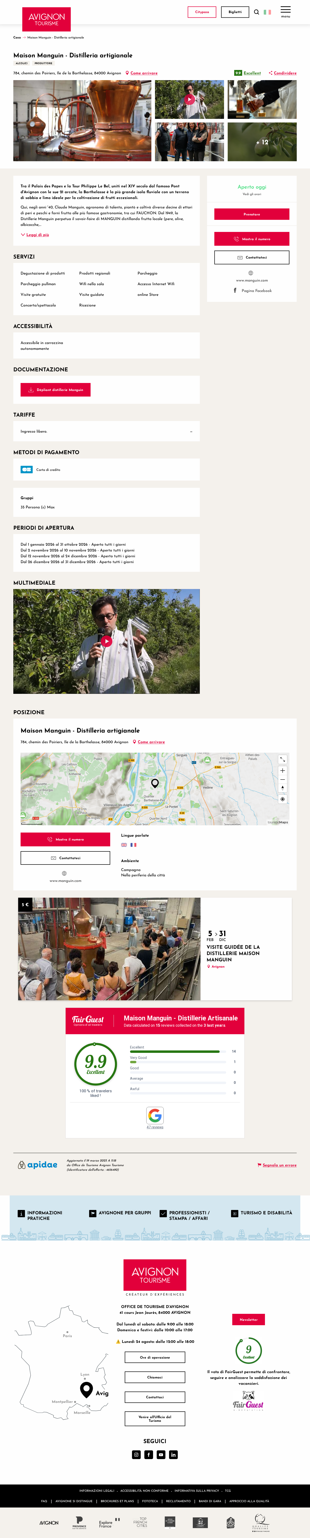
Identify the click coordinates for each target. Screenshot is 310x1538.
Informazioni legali (96, 1491)
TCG (228, 1491)
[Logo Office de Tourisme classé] (170, 1522)
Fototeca (150, 1501)
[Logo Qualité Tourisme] (261, 1522)
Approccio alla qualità (249, 1501)
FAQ (44, 1501)
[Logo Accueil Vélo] (230, 1523)
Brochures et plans (117, 1501)
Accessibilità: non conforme (144, 1491)
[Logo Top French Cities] (140, 1522)
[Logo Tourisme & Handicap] (200, 1522)
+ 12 (262, 141)
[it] (267, 12)
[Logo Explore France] (109, 1523)
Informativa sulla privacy (197, 1491)
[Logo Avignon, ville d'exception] (49, 1522)
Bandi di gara (210, 1501)
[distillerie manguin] (106, 641)
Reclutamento (178, 1501)
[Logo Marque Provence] (79, 1522)
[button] (256, 12)
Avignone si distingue (74, 1501)
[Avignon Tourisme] (46, 19)
